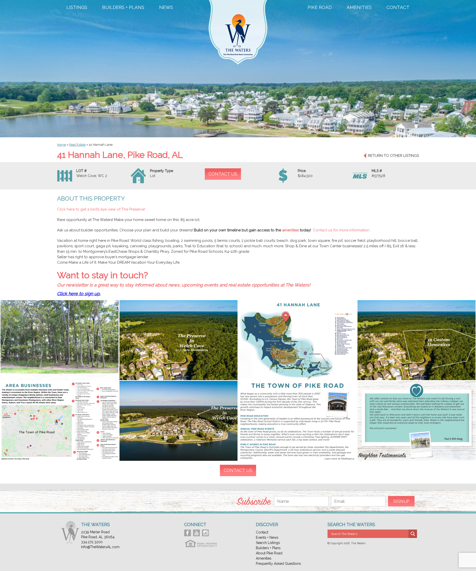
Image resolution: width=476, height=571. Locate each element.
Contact (398, 7)
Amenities (359, 7)
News (166, 7)
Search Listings (268, 543)
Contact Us (222, 174)
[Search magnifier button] (413, 534)
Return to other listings (393, 155)
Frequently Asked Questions (278, 564)
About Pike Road (269, 553)
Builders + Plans (123, 7)
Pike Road (320, 7)
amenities (291, 230)
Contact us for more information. (341, 230)
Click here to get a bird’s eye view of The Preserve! (101, 209)
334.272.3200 (92, 542)
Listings (76, 7)
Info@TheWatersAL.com (100, 547)
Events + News (267, 537)
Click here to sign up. (78, 293)
